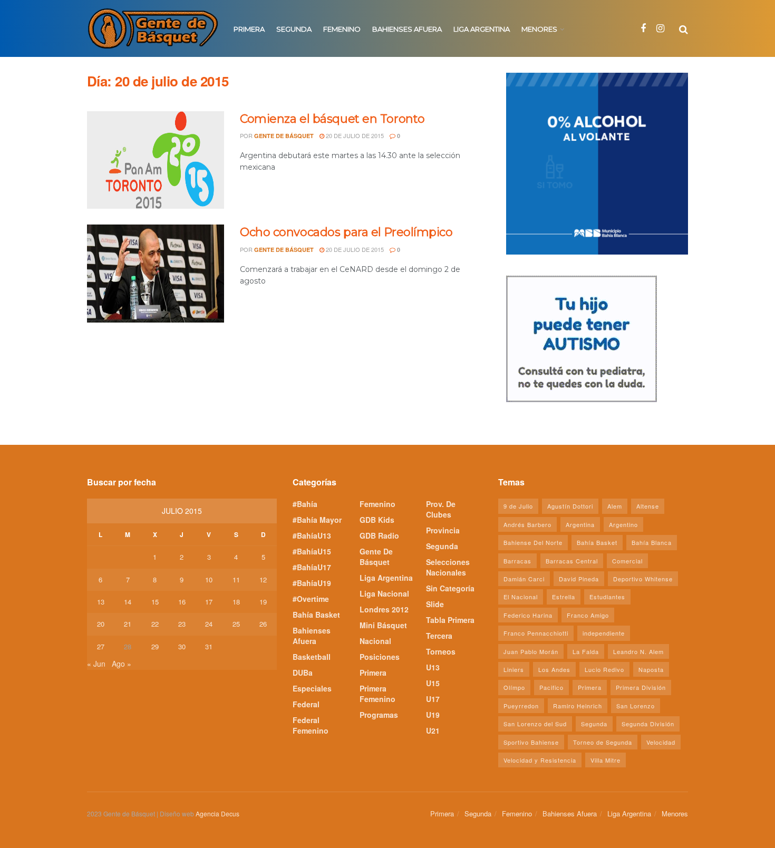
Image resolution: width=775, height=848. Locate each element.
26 (263, 624)
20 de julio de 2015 (354, 135)
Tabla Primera (450, 620)
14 (127, 602)
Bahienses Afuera (407, 29)
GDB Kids (377, 519)
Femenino (342, 29)
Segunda (294, 29)
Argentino (623, 524)
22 (155, 624)
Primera (249, 29)
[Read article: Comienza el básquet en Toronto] (155, 160)
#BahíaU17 (312, 567)
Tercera (439, 635)
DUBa (303, 672)
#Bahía (305, 504)
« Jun (96, 663)
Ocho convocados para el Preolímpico (346, 232)
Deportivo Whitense (643, 578)
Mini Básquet (383, 625)
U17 (433, 699)
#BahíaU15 (312, 551)
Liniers (513, 669)
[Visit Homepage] (153, 28)
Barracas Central (572, 561)
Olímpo (514, 687)
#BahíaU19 (312, 583)
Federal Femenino (310, 725)
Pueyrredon (521, 705)
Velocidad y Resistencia (539, 760)
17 (208, 602)
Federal (306, 704)
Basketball (312, 656)
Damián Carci (524, 578)
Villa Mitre (605, 760)
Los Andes (554, 669)
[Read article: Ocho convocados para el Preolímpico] (155, 274)
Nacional (375, 641)
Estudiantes (607, 596)
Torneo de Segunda (602, 742)
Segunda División (648, 723)
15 (155, 602)
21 (127, 624)
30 (182, 646)
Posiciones (380, 656)
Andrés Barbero (527, 524)
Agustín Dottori (570, 506)
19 (263, 602)
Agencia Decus (217, 813)
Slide (435, 604)
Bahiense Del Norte (533, 542)
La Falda (586, 651)
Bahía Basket (316, 614)
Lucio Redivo (604, 669)
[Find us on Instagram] (660, 28)
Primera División (641, 687)
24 (208, 624)
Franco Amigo (588, 615)
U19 (433, 714)
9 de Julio (518, 506)
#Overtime (311, 598)
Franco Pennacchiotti (535, 633)
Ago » (121, 663)
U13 (433, 667)
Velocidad (660, 742)
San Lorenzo (635, 705)
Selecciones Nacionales (448, 567)
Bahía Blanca (652, 542)
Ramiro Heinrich (577, 705)
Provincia (443, 530)
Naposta (651, 669)
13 (100, 602)
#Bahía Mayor (317, 519)
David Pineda (579, 578)
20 (100, 624)
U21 (433, 730)
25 (236, 624)
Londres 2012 (384, 609)
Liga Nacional (384, 593)
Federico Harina (528, 615)
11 (236, 579)
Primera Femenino (377, 693)
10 (208, 579)
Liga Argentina (481, 29)
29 (155, 646)
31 (208, 646)
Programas (379, 714)
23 (182, 624)
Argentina (580, 524)
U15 (433, 683)
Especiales (312, 688)
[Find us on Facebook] (643, 28)
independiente (604, 633)
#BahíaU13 (312, 535)
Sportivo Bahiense (531, 742)
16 (182, 602)
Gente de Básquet (284, 136)
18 (236, 602)
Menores (539, 29)
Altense (647, 506)
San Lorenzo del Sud (535, 723)
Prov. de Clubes (441, 509)
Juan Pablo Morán (530, 651)
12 (263, 579)
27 (100, 646)
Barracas (517, 561)
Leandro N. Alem (638, 651)
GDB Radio (379, 535)
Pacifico (551, 687)
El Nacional (520, 596)
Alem (614, 506)
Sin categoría (450, 588)
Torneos (441, 651)
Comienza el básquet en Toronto (332, 119)
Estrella (563, 596)
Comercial (627, 561)
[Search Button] (683, 28)
